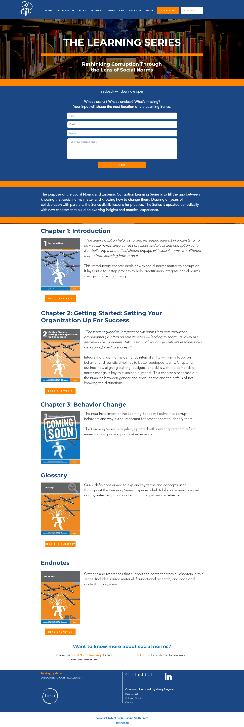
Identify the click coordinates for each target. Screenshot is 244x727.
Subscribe (143, 655)
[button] (115, 10)
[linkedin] (129, 715)
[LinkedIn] (168, 676)
